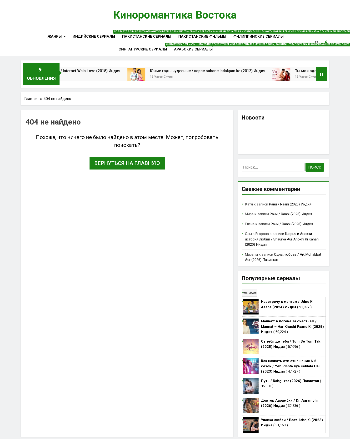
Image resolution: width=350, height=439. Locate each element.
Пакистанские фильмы (202, 36)
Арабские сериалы (195, 47)
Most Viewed (249, 292)
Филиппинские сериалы (258, 36)
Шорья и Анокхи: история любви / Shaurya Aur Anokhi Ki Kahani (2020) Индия (282, 239)
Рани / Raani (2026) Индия (290, 204)
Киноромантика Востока (175, 15)
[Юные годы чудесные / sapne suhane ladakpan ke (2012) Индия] (127, 77)
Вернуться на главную (127, 163)
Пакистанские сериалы (146, 36)
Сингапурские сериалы (144, 47)
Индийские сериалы (96, 34)
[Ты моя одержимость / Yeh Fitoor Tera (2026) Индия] (272, 77)
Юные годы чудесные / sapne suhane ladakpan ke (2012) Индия (198, 71)
